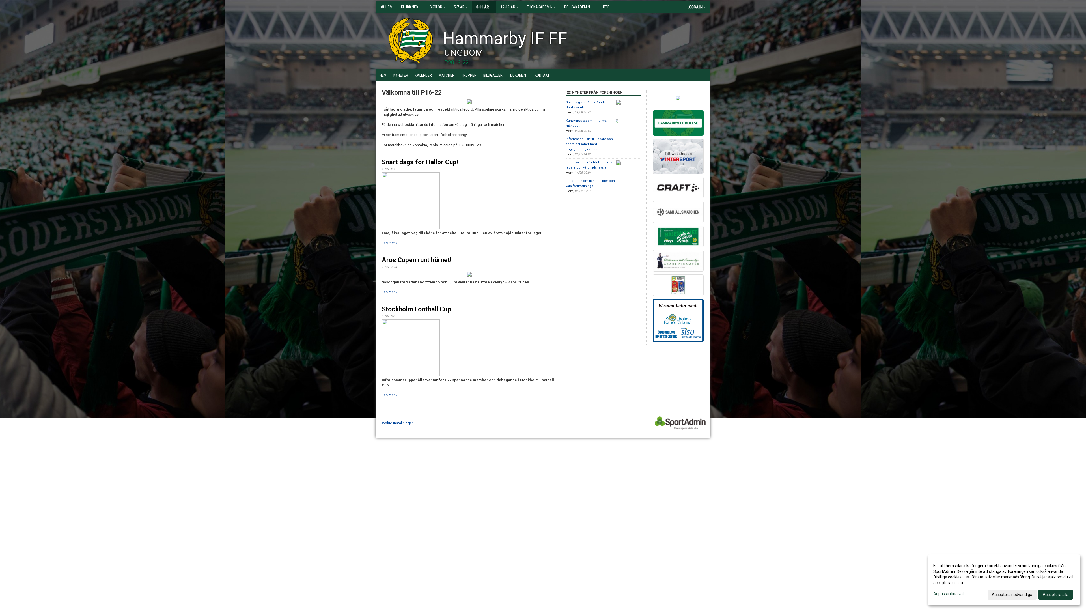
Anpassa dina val (948, 593)
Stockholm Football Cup (416, 309)
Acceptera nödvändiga (1012, 594)
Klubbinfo (409, 7)
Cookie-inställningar (396, 423)
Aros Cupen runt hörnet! (416, 260)
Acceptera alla (1055, 594)
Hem (388, 7)
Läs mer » (389, 243)
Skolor (436, 7)
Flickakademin (540, 7)
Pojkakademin (577, 7)
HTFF (605, 7)
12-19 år (508, 7)
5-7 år (459, 7)
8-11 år (482, 7)
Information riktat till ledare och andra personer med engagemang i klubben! (589, 144)
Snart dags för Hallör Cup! (420, 162)
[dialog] (1004, 579)
